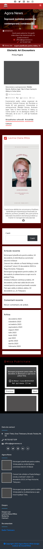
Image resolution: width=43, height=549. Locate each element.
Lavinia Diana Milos (9, 514)
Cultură (8, 124)
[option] (21, 377)
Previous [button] (9, 391)
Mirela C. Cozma (19, 381)
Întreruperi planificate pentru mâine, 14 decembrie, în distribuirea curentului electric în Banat (20, 258)
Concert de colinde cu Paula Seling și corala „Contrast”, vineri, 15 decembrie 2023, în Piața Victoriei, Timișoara (21, 266)
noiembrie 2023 (14, 321)
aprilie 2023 (13, 341)
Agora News (13, 13)
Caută (8, 233)
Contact (5, 518)
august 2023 (13, 330)
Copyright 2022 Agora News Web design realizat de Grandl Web (22, 545)
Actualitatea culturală (15, 119)
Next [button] (35, 391)
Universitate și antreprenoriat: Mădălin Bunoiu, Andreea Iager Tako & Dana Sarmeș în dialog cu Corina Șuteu (21, 89)
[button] (35, 26)
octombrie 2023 (14, 324)
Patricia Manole (16, 94)
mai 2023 (12, 338)
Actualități (29, 119)
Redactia (5, 516)
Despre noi (6, 512)
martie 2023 (13, 343)
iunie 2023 (12, 335)
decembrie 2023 (15, 319)
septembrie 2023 (15, 327)
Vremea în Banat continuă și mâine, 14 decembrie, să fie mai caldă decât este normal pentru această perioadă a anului (20, 282)
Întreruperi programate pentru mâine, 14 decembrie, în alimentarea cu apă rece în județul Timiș (20, 274)
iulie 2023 (12, 332)
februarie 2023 (14, 346)
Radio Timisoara (8, 530)
